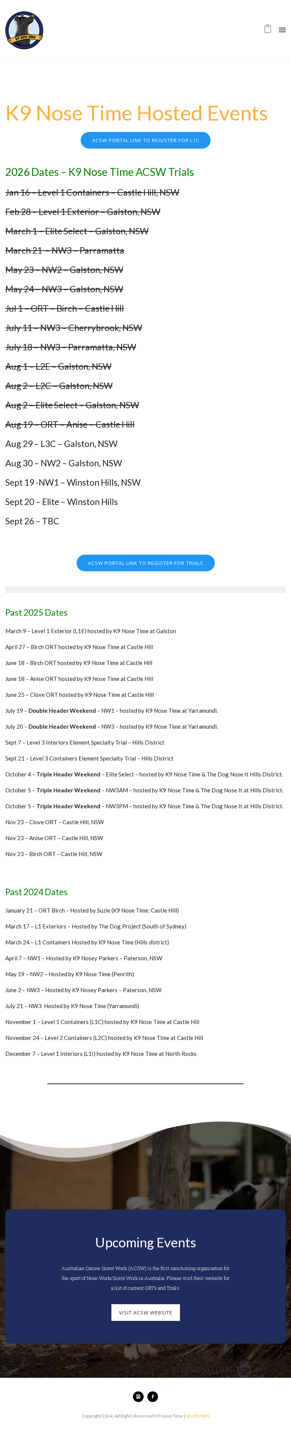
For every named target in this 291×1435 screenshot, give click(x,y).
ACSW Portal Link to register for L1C (145, 140)
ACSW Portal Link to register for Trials (145, 563)
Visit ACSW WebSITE (145, 1312)
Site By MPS (198, 1416)
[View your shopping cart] (267, 30)
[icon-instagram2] (140, 1396)
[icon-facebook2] (152, 1396)
